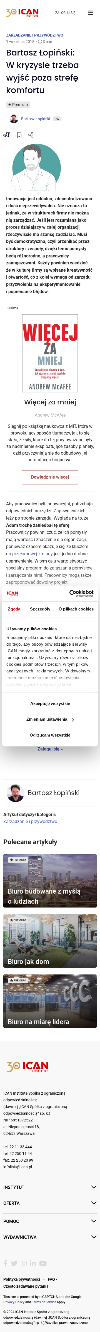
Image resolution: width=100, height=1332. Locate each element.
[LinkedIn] (33, 1263)
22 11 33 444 (20, 1147)
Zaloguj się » (50, 749)
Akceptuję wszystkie (50, 703)
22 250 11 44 (20, 1153)
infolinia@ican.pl (17, 1167)
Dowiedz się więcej (50, 477)
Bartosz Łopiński (54, 793)
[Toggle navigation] (90, 13)
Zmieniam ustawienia (46, 719)
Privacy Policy (13, 1302)
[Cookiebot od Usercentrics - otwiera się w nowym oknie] (71, 593)
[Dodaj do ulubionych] (19, 135)
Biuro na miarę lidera (38, 1021)
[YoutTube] (43, 1263)
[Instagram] (24, 1263)
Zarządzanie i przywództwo (30, 821)
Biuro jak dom (28, 961)
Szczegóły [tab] (40, 609)
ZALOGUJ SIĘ (65, 13)
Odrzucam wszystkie (50, 735)
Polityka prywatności (21, 1279)
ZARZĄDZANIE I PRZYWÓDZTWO (34, 35)
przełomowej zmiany (32, 553)
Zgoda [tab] (14, 609)
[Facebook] (5, 1263)
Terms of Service (44, 1302)
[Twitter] (14, 1263)
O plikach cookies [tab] (76, 609)
